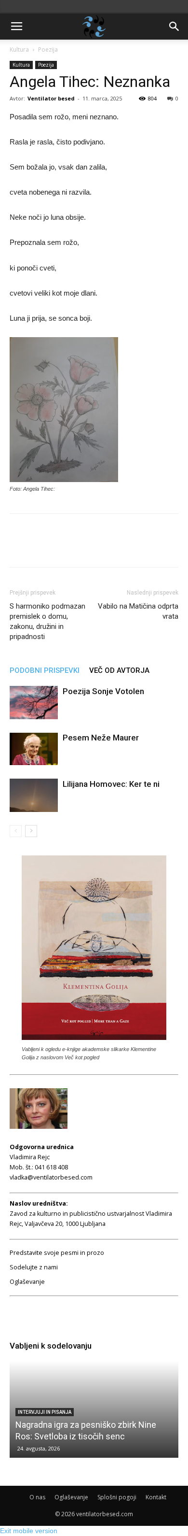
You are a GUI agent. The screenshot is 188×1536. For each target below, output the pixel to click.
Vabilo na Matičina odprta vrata (138, 611)
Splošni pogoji (116, 1497)
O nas (37, 1497)
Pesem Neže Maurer (101, 737)
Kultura (19, 49)
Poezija (48, 49)
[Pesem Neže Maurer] (34, 749)
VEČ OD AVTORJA (119, 670)
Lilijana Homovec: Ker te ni (111, 784)
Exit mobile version (28, 1531)
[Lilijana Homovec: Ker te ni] (34, 795)
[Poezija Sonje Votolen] (34, 702)
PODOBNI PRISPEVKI (45, 670)
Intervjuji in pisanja (44, 1412)
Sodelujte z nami (34, 1267)
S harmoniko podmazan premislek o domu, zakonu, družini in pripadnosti (47, 621)
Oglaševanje (27, 1282)
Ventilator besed (51, 98)
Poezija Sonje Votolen (103, 691)
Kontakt (156, 1497)
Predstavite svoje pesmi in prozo (57, 1253)
